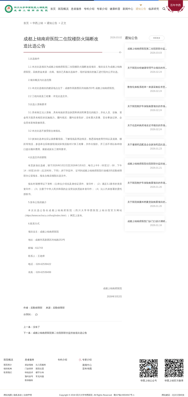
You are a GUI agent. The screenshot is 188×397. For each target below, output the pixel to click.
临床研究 (153, 8)
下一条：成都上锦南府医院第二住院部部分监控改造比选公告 (55, 333)
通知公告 (141, 8)
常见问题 (40, 376)
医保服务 (29, 380)
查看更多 (156, 38)
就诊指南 (29, 365)
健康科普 (115, 8)
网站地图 (8, 395)
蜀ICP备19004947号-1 (124, 395)
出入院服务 (41, 365)
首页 (53, 8)
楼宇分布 (40, 372)
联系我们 (8, 372)
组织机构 (8, 368)
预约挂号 (29, 376)
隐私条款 (17, 395)
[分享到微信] (37, 314)
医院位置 (40, 368)
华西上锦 (37, 23)
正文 (63, 23)
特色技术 (29, 372)
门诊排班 (29, 368)
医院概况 (63, 8)
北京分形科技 (178, 395)
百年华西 (87, 368)
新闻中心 (128, 8)
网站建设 (166, 395)
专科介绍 (89, 8)
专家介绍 (102, 8)
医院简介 (8, 365)
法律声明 (27, 395)
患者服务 (76, 8)
